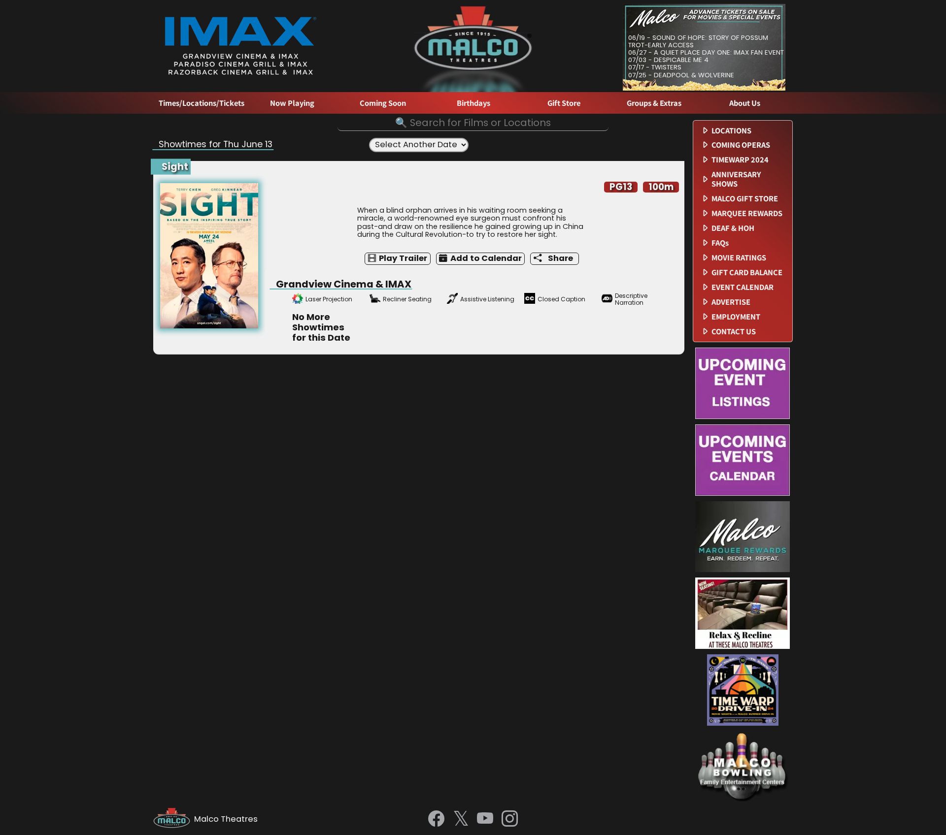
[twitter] (461, 819)
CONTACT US (733, 331)
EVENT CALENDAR (742, 287)
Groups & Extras (654, 103)
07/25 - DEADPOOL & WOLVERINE (681, 75)
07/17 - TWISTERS (654, 67)
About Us (744, 103)
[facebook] (436, 819)
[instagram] (510, 819)
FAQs (720, 243)
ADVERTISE (730, 302)
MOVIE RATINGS (738, 257)
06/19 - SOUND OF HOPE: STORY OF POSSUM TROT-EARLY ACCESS (698, 41)
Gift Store (563, 103)
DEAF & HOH (732, 228)
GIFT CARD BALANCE (746, 272)
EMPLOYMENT (735, 316)
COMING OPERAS (740, 145)
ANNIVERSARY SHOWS (736, 179)
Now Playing (292, 103)
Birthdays (473, 103)
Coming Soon (383, 103)
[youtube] (485, 819)
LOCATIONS (731, 130)
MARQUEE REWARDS (746, 213)
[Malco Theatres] (173, 819)
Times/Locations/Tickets (201, 103)
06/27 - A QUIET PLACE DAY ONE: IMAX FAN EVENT (706, 52)
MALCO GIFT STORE (744, 198)
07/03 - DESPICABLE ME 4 (668, 60)
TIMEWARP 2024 (740, 159)
